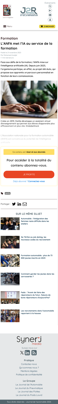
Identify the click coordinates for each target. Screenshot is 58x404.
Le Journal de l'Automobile (29, 384)
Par (9, 55)
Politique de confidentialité (29, 374)
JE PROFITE (29, 174)
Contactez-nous (29, 364)
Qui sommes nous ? (29, 367)
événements (50, 3)
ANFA (7, 193)
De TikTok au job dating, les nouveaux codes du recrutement (35, 238)
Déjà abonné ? (29, 181)
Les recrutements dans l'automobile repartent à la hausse (37, 312)
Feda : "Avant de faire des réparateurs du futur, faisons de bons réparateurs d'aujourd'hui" (35, 295)
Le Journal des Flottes (29, 391)
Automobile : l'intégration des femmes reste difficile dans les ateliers (35, 221)
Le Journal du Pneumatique (29, 388)
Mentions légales (29, 371)
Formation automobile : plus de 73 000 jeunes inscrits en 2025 (36, 256)
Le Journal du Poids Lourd (29, 395)
